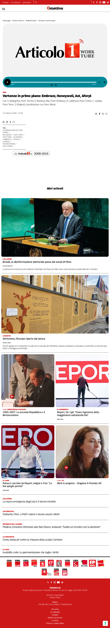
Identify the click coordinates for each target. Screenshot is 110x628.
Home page (6, 21)
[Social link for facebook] (97, 2)
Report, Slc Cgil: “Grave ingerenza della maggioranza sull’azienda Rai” (78, 413)
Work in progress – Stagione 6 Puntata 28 (79, 483)
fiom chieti (18, 135)
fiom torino (8, 146)
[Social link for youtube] (104, 2)
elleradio (18, 137)
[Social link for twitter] (94, 2)
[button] (96, 114)
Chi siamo (55, 609)
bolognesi (7, 135)
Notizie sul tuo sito (55, 617)
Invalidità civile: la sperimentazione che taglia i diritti (30, 552)
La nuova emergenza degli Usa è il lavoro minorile (29, 501)
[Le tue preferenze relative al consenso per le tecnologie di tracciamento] (105, 623)
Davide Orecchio (7, 266)
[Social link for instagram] (100, 2)
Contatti (5, 2)
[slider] (53, 82)
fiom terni (7, 137)
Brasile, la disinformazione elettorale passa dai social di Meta (37, 261)
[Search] (36, 2)
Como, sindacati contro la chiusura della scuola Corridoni (32, 539)
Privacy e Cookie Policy (55, 623)
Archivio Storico (18, 21)
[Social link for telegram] (108, 2)
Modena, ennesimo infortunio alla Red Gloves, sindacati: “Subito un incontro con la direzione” (51, 526)
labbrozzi (7, 139)
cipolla (16, 139)
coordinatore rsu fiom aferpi (13, 131)
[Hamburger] (3, 9)
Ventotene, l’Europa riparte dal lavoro (24, 338)
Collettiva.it (55, 588)
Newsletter (27, 2)
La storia (55, 620)
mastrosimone (9, 144)
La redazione (15, 2)
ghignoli (6, 141)
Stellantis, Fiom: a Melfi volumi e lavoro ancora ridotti (31, 514)
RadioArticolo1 (31, 21)
